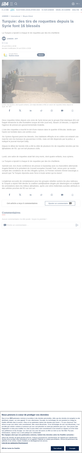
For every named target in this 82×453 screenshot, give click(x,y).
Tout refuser (57, 448)
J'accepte (72, 448)
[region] (41, 432)
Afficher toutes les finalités (11, 448)
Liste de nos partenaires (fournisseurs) (15, 443)
